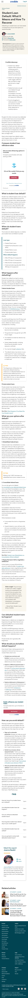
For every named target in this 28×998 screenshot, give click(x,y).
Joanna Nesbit (11, 34)
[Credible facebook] (22, 989)
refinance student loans (6, 9)
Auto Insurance (5, 933)
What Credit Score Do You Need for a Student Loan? (18, 895)
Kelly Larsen (13, 40)
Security (16, 973)
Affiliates (3, 954)
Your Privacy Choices (19, 960)
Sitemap (3, 981)
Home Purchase (5, 937)
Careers (3, 975)
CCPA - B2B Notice (19, 964)
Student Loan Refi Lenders (20, 931)
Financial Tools (5, 949)
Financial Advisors (5, 958)
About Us (4, 969)
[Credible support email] (19, 989)
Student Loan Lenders (19, 929)
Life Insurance (4, 935)
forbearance (17, 688)
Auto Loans (4, 941)
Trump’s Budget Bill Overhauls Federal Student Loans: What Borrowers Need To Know (17, 913)
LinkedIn (20, 861)
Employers (4, 956)
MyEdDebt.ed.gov (15, 309)
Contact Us (4, 979)
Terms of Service (18, 954)
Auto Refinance (5, 943)
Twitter (19, 859)
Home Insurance (5, 931)
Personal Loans (5, 925)
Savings (3, 947)
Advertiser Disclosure (21, 5)
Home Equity (4, 939)
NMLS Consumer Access (7, 994)
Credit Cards (4, 945)
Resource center (18, 969)
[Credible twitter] (25, 989)
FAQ (16, 971)
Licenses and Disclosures (18, 994)
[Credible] (14, 1)
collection (18, 349)
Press (3, 977)
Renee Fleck (11, 38)
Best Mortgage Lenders (20, 932)
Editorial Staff (4, 971)
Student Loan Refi (5, 927)
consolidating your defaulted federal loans (14, 487)
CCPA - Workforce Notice (20, 962)
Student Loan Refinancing (15, 901)
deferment (9, 689)
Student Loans (15, 892)
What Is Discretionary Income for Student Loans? (18, 905)
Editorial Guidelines (6, 973)
